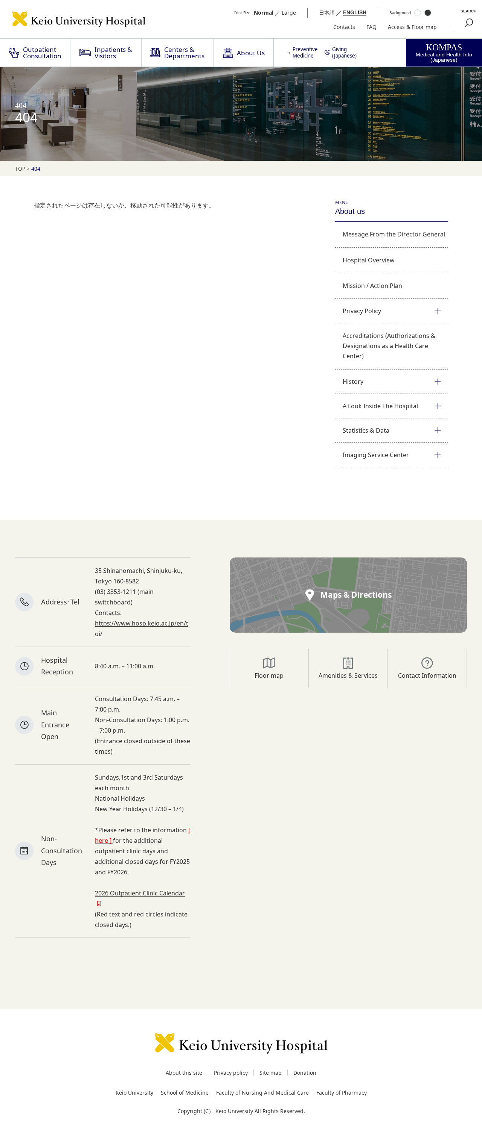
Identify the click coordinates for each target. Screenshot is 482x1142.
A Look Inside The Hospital (380, 406)
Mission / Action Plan (372, 286)
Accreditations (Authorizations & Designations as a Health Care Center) (389, 346)
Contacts (344, 27)
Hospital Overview (369, 260)
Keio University (134, 1092)
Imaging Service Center (376, 455)
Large (289, 12)
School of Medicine (185, 1092)
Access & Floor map (412, 27)
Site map (270, 1072)
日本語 (327, 12)
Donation (304, 1072)
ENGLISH (354, 12)
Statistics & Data (366, 430)
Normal (263, 12)
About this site (184, 1072)
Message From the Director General (394, 234)
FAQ (371, 27)
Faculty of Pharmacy (341, 1092)
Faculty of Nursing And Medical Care (262, 1092)
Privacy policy (231, 1072)
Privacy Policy (362, 311)
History (353, 381)
